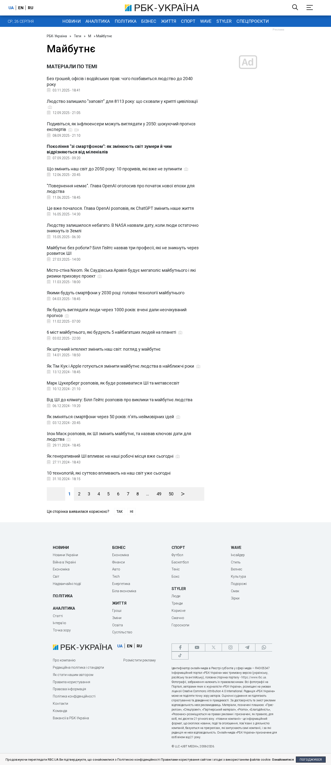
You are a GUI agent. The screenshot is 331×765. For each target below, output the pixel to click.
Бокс (176, 576)
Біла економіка (124, 591)
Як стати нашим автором (73, 675)
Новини (72, 21)
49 (159, 493)
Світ (56, 576)
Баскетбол (180, 562)
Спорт (188, 21)
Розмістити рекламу (139, 660)
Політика (125, 21)
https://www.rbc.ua (253, 677)
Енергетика (121, 584)
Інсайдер (238, 555)
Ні (131, 512)
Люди (176, 596)
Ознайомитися (283, 759)
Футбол (177, 555)
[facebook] (180, 647)
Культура (238, 576)
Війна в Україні (64, 562)
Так (120, 512)
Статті (58, 616)
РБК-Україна (57, 36)
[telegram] (246, 647)
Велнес (236, 569)
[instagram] (230, 647)
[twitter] (213, 647)
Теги (77, 36)
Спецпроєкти (252, 21)
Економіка (61, 569)
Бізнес (148, 21)
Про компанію (64, 660)
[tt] (180, 655)
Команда (60, 711)
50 (171, 493)
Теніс (176, 569)
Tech (116, 576)
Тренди (177, 603)
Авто (116, 569)
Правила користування (71, 682)
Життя (168, 21)
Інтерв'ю (59, 623)
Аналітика (98, 21)
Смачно (178, 618)
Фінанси (118, 562)
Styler (224, 21)
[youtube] (196, 647)
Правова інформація (69, 689)
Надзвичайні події (67, 584)
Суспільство (122, 632)
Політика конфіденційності (74, 696)
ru (30, 7)
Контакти (60, 703)
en (21, 7)
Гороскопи (180, 625)
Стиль (236, 562)
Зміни (116, 618)
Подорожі (239, 584)
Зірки (235, 598)
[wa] (263, 647)
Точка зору (62, 630)
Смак (235, 591)
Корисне (178, 611)
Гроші (116, 611)
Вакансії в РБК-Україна (71, 718)
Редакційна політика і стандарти (78, 667)
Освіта (117, 625)
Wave (206, 21)
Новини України (65, 555)
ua (11, 7)
